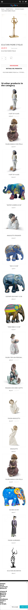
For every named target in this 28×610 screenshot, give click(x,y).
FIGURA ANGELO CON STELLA (14, 144)
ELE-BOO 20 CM (14, 510)
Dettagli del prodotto (14, 68)
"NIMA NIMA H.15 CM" (14, 327)
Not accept (15, 607)
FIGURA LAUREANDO (14, 540)
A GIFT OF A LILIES (14, 113)
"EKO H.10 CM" (14, 266)
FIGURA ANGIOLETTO (14, 418)
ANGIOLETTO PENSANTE (14, 235)
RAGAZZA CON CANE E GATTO (14, 388)
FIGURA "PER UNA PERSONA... (14, 357)
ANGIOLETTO (14, 449)
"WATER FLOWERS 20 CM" (14, 205)
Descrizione (14, 65)
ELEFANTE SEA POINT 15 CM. (14, 296)
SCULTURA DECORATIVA (14, 571)
